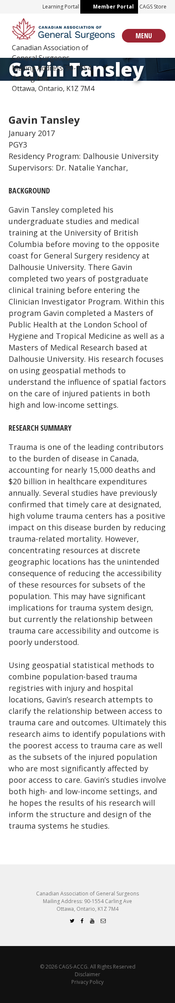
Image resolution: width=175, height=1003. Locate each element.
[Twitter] (72, 920)
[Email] (103, 920)
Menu (143, 35)
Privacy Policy (87, 982)
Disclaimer (87, 974)
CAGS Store (153, 6)
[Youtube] (92, 920)
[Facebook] (82, 920)
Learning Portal (60, 6)
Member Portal (113, 6)
